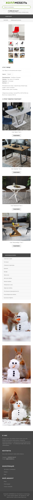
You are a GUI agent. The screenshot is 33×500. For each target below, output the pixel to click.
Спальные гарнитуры (9, 265)
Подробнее (16, 135)
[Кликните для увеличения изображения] (16, 32)
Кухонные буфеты (8, 297)
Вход (5, 481)
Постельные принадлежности (11, 291)
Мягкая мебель (7, 281)
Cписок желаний (8, 486)
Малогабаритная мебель (10, 294)
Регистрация (7, 484)
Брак (5, 474)
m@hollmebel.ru (10, 459)
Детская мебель (8, 278)
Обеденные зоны (8, 284)
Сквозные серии (8, 258)
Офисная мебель (8, 288)
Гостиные (6, 262)
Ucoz (5, 495)
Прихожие (6, 275)
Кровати (6, 268)
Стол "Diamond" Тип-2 (16, 205)
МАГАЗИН (6, 20)
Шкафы (6, 271)
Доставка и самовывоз (9, 469)
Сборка (6, 472)
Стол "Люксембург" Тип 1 (16, 242)
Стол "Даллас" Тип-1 (16, 169)
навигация (8, 16)
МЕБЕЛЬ (16, 3)
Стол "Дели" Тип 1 (16, 132)
